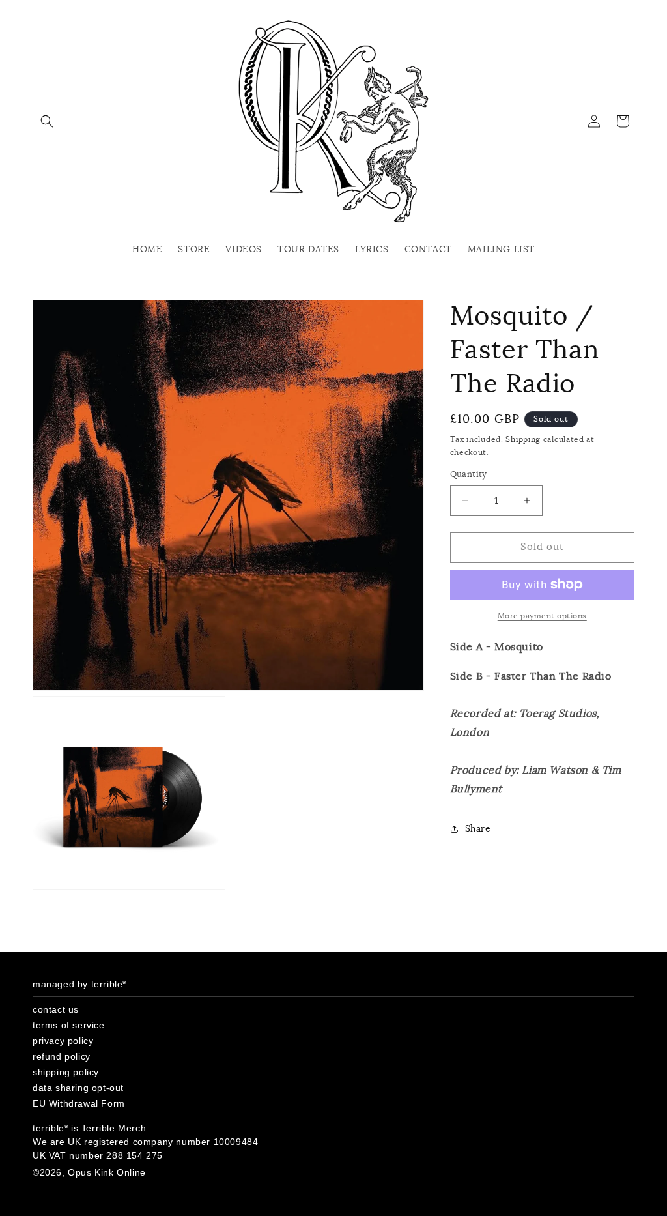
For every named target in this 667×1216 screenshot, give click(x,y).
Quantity (468, 474)
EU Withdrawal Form (79, 1103)
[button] (47, 121)
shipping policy (66, 1072)
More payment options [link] (542, 616)
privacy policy (63, 1040)
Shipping (523, 439)
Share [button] (478, 828)
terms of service (69, 1025)
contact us (56, 1009)
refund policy (62, 1056)
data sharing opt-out (78, 1087)
